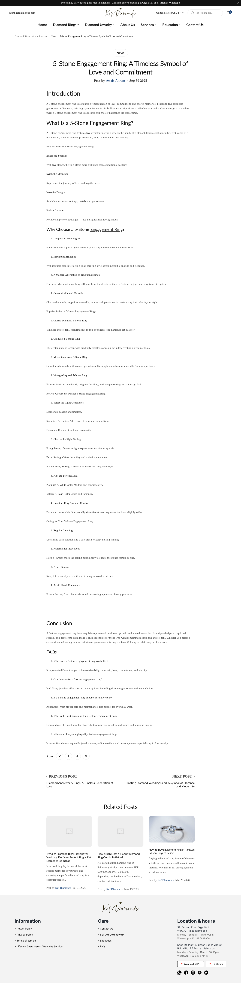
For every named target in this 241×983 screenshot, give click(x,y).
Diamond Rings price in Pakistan (31, 36)
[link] (59, 756)
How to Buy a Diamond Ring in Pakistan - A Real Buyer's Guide (172, 851)
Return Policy (24, 928)
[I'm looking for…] (192, 12)
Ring (119, 229)
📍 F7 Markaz (216, 964)
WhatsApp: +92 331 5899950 (193, 938)
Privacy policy (25, 934)
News (53, 36)
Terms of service (26, 940)
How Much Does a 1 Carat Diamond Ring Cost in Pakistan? (119, 855)
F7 (158, 2)
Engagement (102, 229)
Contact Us (106, 928)
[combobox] (205, 12)
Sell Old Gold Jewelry (112, 934)
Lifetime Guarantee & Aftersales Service (39, 946)
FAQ (102, 946)
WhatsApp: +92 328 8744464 (193, 955)
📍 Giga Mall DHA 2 (190, 964)
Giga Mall (147, 2)
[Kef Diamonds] (120, 13)
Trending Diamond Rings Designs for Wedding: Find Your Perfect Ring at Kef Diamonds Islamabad (68, 857)
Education (106, 940)
